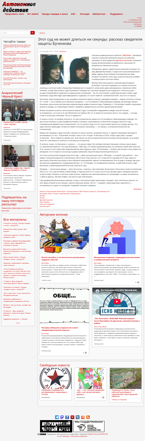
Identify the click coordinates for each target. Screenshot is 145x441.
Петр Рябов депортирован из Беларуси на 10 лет (17, 84)
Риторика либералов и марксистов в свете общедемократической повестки (60, 328)
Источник (138, 189)
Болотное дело (45, 206)
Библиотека (99, 13)
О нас (59, 436)
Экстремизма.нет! (103, 191)
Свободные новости (55, 365)
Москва (42, 196)
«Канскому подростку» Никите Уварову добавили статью (16, 169)
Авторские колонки (54, 214)
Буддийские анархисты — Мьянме (15, 319)
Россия (42, 198)
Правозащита (75, 193)
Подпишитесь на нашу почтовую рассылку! (14, 200)
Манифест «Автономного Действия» (75, 436)
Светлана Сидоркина (47, 204)
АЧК (73, 13)
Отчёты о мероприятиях (61, 193)
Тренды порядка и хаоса (55, 13)
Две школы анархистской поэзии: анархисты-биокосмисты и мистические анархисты (17, 251)
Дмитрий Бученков (46, 200)
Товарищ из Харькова (119, 399)
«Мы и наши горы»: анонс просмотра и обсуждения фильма (17, 294)
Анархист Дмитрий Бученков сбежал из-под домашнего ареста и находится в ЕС (17, 46)
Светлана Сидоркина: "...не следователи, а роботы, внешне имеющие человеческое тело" (14, 73)
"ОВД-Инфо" (127, 55)
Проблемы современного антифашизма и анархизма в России (54, 392)
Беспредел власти (46, 193)
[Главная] (20, 7)
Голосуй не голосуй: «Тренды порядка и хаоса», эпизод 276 (16, 224)
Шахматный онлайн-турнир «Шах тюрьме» (15, 123)
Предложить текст (14, 13)
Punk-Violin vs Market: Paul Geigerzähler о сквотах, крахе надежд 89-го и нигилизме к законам (17, 243)
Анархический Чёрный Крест (56, 191)
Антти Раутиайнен (100, 327)
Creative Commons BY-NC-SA (97, 434)
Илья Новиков (44, 202)
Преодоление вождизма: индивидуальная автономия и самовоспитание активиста (117, 258)
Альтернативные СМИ (74, 191)
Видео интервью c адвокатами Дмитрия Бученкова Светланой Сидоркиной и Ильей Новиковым (17, 53)
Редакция (63, 51)
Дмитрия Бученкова (124, 60)
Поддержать (116, 13)
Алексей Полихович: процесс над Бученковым (15, 79)
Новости (42, 33)
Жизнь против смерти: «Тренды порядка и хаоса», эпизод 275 (14, 258)
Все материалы (15, 219)
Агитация (84, 13)
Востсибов (45, 263)
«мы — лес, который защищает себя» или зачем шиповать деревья (90, 392)
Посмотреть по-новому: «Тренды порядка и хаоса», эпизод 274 (14, 288)
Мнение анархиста (89, 191)
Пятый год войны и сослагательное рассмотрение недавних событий (63, 258)
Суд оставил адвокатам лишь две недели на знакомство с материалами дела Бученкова (16, 59)
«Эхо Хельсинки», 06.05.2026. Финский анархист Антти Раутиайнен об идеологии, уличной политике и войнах (117, 320)
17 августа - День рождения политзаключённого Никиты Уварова (16, 282)
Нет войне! (33, 13)
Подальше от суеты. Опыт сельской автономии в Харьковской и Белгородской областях (124, 393)
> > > (18, 323)
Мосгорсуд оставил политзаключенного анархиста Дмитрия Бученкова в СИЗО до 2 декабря (17, 66)
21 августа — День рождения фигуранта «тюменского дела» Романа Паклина (17, 313)
